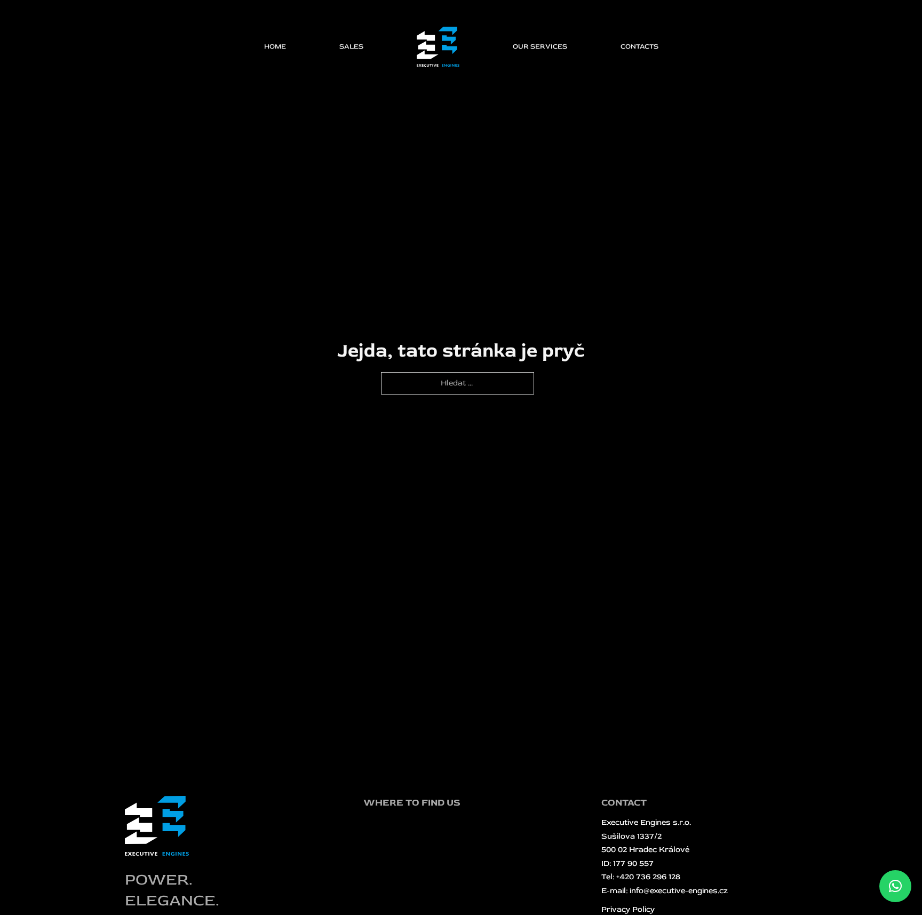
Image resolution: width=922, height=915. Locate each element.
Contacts (639, 46)
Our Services (540, 46)
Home (275, 46)
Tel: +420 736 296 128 (640, 877)
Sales (351, 46)
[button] (895, 886)
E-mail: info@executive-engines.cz (664, 891)
